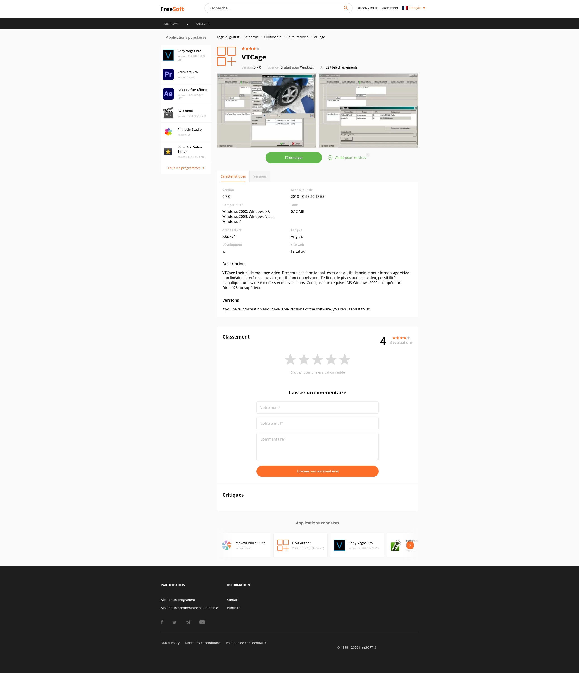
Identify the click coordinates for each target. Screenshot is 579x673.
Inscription (389, 8)
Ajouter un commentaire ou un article (189, 608)
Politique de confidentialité (246, 643)
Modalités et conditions (203, 643)
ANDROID (203, 23)
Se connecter (368, 8)
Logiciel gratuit (228, 37)
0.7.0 (251, 67)
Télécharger (294, 157)
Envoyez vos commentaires (318, 471)
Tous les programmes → (186, 168)
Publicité (233, 608)
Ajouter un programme (178, 599)
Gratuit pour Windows (297, 67)
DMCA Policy (170, 643)
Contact (233, 599)
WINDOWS (171, 23)
